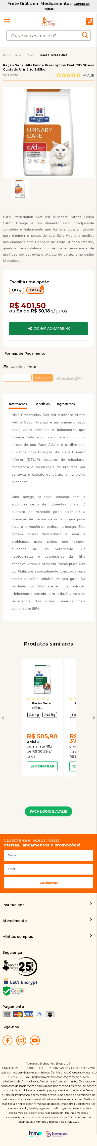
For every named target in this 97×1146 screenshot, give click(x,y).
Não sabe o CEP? (69, 378)
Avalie (88, 75)
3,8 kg (34, 715)
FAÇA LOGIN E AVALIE (48, 811)
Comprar (48, 328)
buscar (86, 35)
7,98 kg (49, 715)
